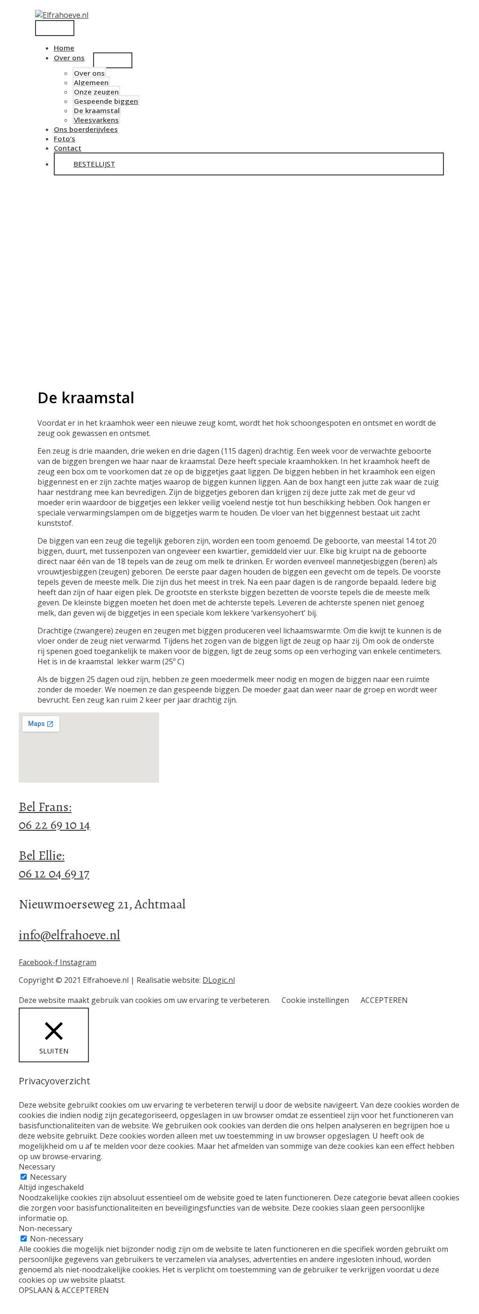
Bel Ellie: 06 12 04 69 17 (54, 864)
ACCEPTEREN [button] (384, 1000)
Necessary (48, 1177)
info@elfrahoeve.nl (69, 935)
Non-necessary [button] (45, 1228)
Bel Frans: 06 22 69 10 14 (54, 816)
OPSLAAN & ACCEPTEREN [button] (64, 1290)
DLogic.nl (219, 980)
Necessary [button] (37, 1167)
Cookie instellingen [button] (315, 1000)
